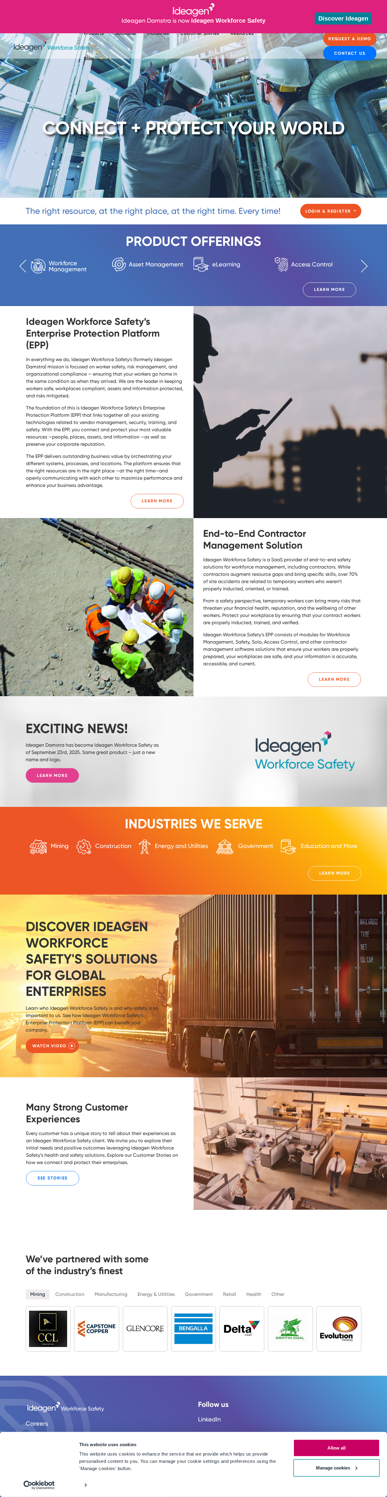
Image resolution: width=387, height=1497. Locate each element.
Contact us (350, 53)
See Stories (52, 1178)
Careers (37, 1423)
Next (361, 265)
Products (94, 33)
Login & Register (329, 211)
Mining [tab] (37, 1294)
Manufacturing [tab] (111, 1294)
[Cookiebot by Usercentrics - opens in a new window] (39, 1485)
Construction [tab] (69, 1294)
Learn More (329, 289)
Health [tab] (253, 1294)
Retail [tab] (229, 1294)
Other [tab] (278, 1294)
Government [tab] (199, 1294)
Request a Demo (349, 38)
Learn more (52, 775)
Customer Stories (199, 33)
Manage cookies (333, 1467)
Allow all (336, 1447)
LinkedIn (209, 1419)
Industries (158, 33)
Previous (25, 265)
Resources (241, 33)
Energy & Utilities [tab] (156, 1294)
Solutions (125, 33)
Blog (89, 58)
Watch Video (49, 1046)
